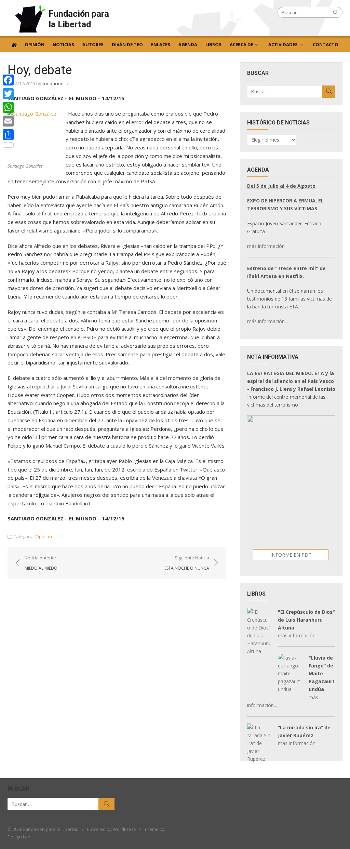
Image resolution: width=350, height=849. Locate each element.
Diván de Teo (127, 44)
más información (266, 246)
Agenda (187, 44)
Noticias (63, 44)
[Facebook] (8, 80)
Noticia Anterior (41, 563)
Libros (213, 44)
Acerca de (241, 44)
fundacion (53, 83)
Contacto (325, 44)
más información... (267, 321)
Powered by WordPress (111, 829)
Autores (93, 44)
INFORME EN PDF (290, 555)
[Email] (8, 121)
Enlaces (160, 44)
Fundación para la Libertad (79, 19)
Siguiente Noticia (186, 563)
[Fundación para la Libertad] (14, 44)
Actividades (283, 44)
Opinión (34, 44)
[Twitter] (8, 94)
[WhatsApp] (8, 107)
